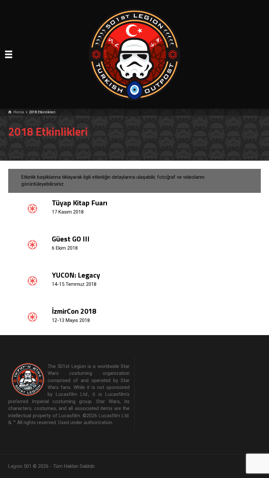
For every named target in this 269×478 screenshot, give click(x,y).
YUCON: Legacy (76, 275)
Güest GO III (71, 238)
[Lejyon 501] (134, 54)
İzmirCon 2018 (74, 311)
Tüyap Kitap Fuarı (79, 202)
